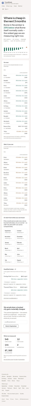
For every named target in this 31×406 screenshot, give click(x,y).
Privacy (12, 399)
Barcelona (6, 90)
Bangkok (6, 116)
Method (20, 6)
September (4, 386)
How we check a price (8, 359)
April (19, 388)
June (27, 388)
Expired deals (21, 359)
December (23, 386)
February (9, 388)
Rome (5, 75)
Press (7, 399)
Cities (3, 6)
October (11, 386)
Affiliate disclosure (24, 399)
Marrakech (6, 121)
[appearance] (3, 9)
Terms (16, 399)
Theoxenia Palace (8, 287)
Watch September (11, 326)
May (23, 388)
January (4, 388)
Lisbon (5, 95)
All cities (16, 359)
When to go (9, 6)
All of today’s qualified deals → (10, 298)
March (15, 388)
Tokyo (5, 131)
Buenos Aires (7, 126)
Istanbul (6, 111)
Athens (5, 101)
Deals (15, 6)
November (17, 386)
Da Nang (6, 106)
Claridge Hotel (7, 276)
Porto (5, 85)
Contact (3, 401)
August (7, 390)
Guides (22, 393)
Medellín (6, 80)
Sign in (6, 9)
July (3, 390)
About (3, 399)
